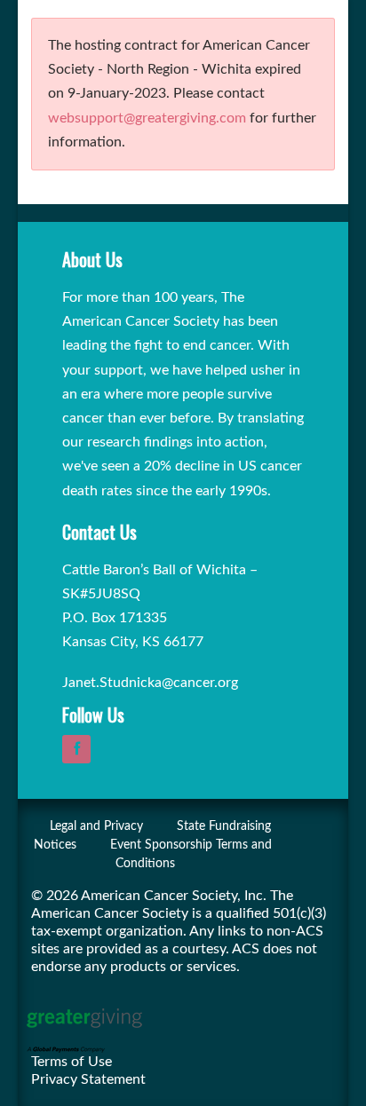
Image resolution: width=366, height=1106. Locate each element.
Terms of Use (71, 1062)
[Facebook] (80, 749)
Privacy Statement (88, 1079)
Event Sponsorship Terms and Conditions (191, 854)
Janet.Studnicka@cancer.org (150, 682)
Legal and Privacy (96, 826)
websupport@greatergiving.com (147, 118)
